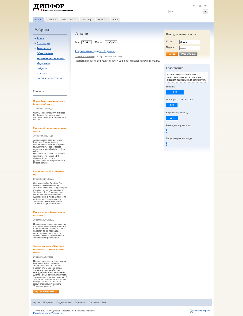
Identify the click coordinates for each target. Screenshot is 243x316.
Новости (38, 91)
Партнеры (87, 19)
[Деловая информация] (53, 10)
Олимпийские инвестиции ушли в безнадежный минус (49, 102)
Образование (45, 53)
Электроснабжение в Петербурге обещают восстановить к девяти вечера (48, 249)
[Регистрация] (188, 55)
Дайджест (43, 68)
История (42, 73)
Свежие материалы (84, 56)
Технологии (44, 48)
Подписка (52, 19)
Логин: (169, 41)
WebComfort (57, 313)
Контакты (103, 19)
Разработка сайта (41, 313)
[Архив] (46, 293)
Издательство (69, 19)
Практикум (43, 43)
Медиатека (43, 63)
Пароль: (170, 47)
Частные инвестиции (49, 77)
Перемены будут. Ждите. (95, 50)
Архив (38, 19)
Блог (115, 19)
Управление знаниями (51, 58)
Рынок (40, 38)
